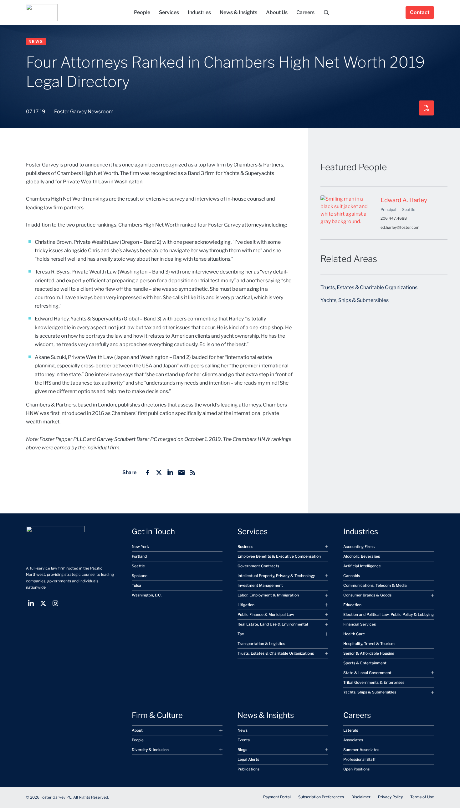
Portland (139, 556)
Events (244, 740)
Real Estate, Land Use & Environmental (273, 624)
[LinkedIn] (170, 472)
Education (352, 604)
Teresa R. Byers (52, 272)
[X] (159, 472)
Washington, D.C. (147, 595)
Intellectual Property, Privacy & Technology (276, 575)
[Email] (181, 472)
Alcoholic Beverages (361, 556)
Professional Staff (359, 759)
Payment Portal (277, 797)
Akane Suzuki (50, 357)
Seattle (138, 566)
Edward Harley (52, 319)
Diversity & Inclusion (150, 749)
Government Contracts (258, 566)
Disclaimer (361, 797)
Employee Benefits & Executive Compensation (279, 556)
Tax (241, 634)
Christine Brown (53, 242)
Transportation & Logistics (261, 643)
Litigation (246, 604)
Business (245, 546)
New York (140, 546)
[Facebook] (147, 472)
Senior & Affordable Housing (368, 653)
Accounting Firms (359, 546)
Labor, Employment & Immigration (268, 595)
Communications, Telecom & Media (375, 585)
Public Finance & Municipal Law (266, 614)
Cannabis (351, 575)
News (35, 41)
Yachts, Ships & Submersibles (354, 300)
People (138, 740)
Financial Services (359, 624)
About (137, 730)
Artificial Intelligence (362, 566)
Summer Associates (361, 749)
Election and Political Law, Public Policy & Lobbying (388, 614)
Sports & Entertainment (364, 663)
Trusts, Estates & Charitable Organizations (368, 287)
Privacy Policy (390, 797)
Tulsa (136, 585)
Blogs (242, 749)
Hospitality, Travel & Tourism (369, 643)
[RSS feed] (193, 472)
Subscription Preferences (321, 797)
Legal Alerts (248, 759)
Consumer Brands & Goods (367, 595)
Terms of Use (422, 797)
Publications (248, 769)
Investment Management (260, 585)
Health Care (354, 634)
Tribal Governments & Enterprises (373, 682)
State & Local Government (367, 672)
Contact (420, 12)
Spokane (139, 575)
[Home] (42, 12)
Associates (353, 740)
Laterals (350, 730)
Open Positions (356, 769)
